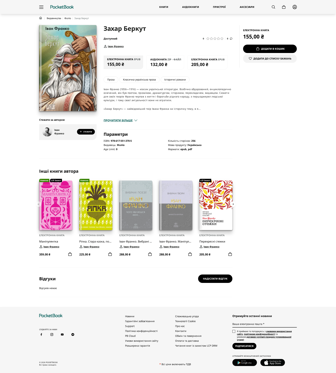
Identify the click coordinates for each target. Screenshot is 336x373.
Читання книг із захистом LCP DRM (196, 345)
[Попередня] (38, 204)
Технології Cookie (185, 321)
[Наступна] (233, 204)
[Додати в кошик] (70, 254)
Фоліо (67, 18)
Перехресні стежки (212, 241)
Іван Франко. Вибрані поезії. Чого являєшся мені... (135, 241)
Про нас (180, 326)
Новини (129, 316)
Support (130, 326)
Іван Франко (59, 131)
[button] (214, 38)
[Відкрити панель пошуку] (273, 7)
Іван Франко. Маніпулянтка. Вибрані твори (175, 241)
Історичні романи (175, 79)
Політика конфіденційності (141, 331)
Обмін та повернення (188, 335)
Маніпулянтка (48, 241)
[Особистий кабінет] (295, 7)
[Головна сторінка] (62, 7)
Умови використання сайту (141, 340)
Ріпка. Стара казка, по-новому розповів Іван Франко (95, 241)
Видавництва (54, 18)
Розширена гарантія (137, 345)
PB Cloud (130, 335)
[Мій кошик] (284, 7)
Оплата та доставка (187, 340)
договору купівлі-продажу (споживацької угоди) (264, 338)
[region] (136, 213)
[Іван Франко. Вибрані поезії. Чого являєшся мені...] (135, 205)
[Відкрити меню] (41, 7)
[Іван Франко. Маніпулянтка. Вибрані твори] (175, 205)
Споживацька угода (187, 316)
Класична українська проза (139, 79)
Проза (111, 79)
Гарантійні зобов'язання (140, 321)
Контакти (180, 331)
